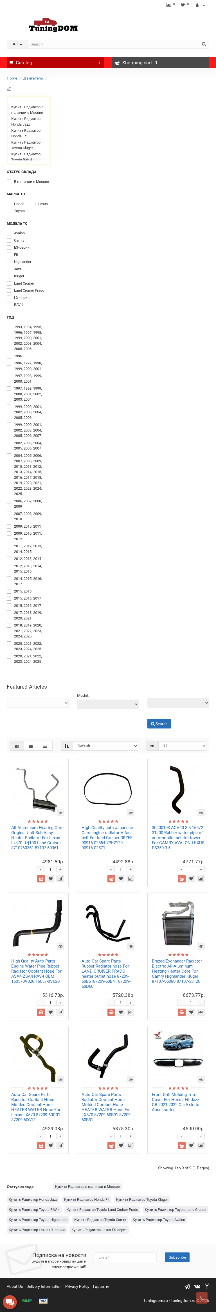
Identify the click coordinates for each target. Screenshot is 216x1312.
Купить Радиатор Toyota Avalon (159, 1220)
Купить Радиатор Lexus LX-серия (37, 1230)
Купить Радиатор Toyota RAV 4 (25, 157)
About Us (15, 1286)
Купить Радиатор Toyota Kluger (25, 145)
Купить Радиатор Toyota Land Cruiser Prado (102, 1209)
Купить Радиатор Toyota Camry (100, 1220)
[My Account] (200, 5)
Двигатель (33, 78)
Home (12, 78)
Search (153, 714)
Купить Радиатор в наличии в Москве (27, 110)
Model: (83, 695)
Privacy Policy (77, 1286)
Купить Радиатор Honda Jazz (25, 121)
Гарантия (102, 1286)
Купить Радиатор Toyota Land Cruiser (175, 1209)
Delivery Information (44, 1286)
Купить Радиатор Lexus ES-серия (99, 1230)
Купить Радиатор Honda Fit (25, 133)
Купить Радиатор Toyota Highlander (38, 1220)
